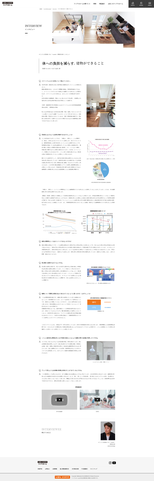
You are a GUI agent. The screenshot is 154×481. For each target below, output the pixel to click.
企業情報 (55, 468)
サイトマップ (93, 468)
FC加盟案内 (84, 468)
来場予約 (40, 468)
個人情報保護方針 (64, 468)
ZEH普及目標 (75, 468)
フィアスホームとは (47, 8)
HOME (41, 8)
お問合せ (47, 468)
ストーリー (55, 8)
